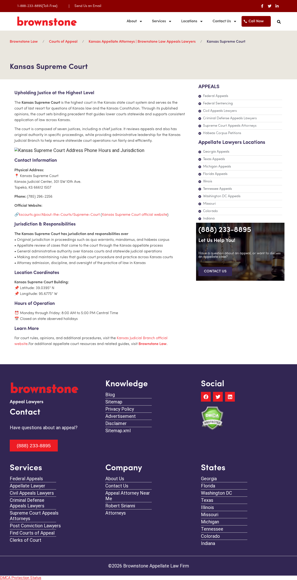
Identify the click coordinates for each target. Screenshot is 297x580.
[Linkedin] (230, 397)
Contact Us (222, 21)
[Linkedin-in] (277, 6)
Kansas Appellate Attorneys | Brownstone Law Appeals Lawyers (142, 42)
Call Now (256, 21)
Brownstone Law (24, 42)
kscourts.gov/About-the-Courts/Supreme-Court (59, 215)
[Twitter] (269, 6)
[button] (279, 22)
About (132, 21)
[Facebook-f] (262, 6)
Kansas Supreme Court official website (134, 215)
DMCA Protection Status (20, 578)
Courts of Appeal (63, 42)
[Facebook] (206, 397)
